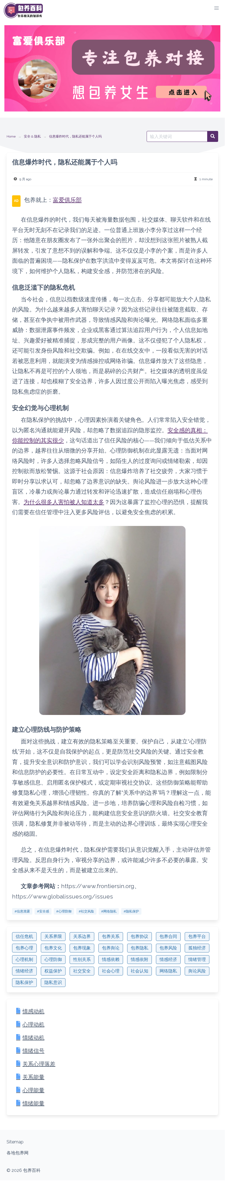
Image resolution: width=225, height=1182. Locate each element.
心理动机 (33, 1024)
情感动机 (33, 1011)
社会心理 (110, 971)
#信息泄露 (22, 911)
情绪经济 (24, 971)
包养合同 (168, 936)
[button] (216, 8)
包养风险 (168, 948)
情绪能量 (33, 1103)
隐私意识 (53, 982)
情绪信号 (33, 1051)
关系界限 (53, 936)
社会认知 (139, 971)
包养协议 (139, 936)
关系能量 (33, 1077)
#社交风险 (86, 911)
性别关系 (82, 959)
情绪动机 (33, 1037)
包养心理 (24, 948)
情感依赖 (110, 959)
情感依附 (139, 959)
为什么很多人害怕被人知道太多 (64, 502)
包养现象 (82, 948)
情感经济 (168, 959)
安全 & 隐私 (32, 136)
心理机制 (24, 959)
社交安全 (82, 971)
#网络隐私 (108, 911)
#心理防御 (64, 911)
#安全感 (43, 911)
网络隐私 (168, 971)
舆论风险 (197, 971)
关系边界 (82, 936)
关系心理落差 (38, 1064)
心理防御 (53, 959)
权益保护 (53, 971)
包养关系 (110, 936)
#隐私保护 (131, 911)
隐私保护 (24, 982)
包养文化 (53, 948)
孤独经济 (197, 948)
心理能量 (33, 1090)
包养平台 (197, 936)
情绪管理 (197, 959)
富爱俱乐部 (67, 199)
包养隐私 (139, 948)
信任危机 (24, 936)
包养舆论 (110, 948)
